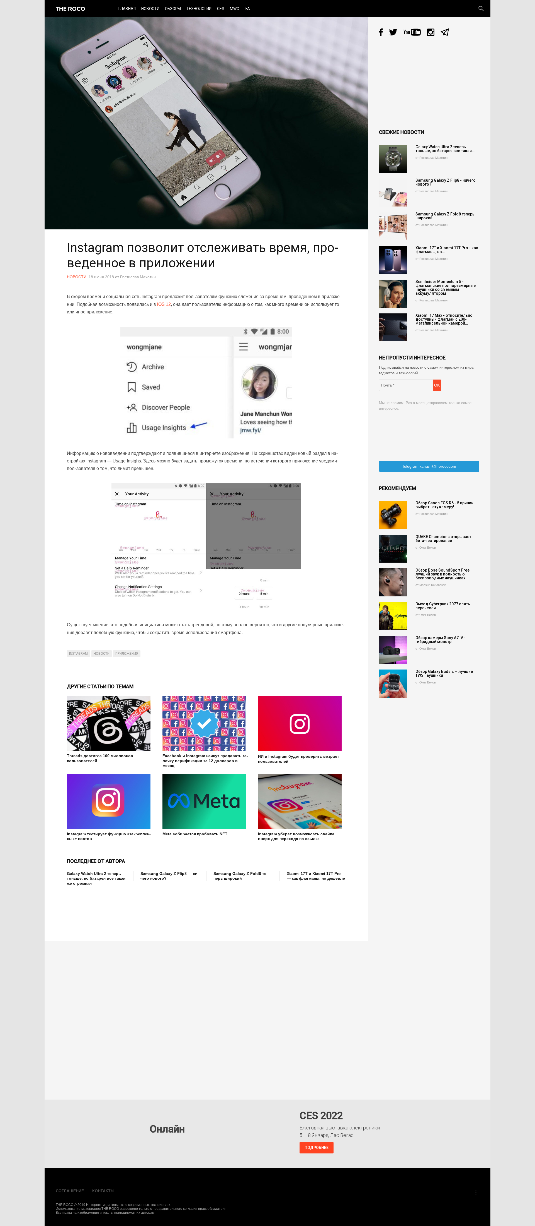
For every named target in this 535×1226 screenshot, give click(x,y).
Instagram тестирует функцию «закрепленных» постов (109, 836)
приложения (126, 654)
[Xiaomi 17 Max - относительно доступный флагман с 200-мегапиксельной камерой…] (393, 327)
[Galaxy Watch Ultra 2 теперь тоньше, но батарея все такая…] (393, 159)
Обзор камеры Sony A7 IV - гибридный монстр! (440, 639)
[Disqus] (207, 1016)
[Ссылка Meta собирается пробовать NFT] (206, 801)
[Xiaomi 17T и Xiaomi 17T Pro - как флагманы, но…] (393, 260)
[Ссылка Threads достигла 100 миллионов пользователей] (110, 723)
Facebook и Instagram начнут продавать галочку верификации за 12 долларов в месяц (205, 761)
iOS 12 (164, 304)
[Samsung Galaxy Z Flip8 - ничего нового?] (393, 192)
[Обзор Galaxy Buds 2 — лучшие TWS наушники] (393, 684)
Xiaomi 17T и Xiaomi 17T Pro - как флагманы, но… (446, 250)
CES (220, 8)
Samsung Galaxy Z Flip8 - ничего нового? (445, 182)
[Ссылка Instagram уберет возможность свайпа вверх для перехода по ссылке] (301, 801)
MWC (234, 8)
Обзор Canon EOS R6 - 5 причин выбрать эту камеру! (444, 505)
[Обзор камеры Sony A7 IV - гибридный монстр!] (393, 650)
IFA (247, 8)
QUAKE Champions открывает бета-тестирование (443, 538)
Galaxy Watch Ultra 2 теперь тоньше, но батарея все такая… (445, 149)
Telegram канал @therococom (429, 466)
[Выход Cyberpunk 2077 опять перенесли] (393, 616)
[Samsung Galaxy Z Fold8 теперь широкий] (393, 226)
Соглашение (70, 1191)
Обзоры (173, 8)
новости (102, 654)
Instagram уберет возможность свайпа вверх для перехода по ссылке (296, 836)
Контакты (103, 1191)
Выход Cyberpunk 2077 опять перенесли (442, 606)
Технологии (198, 8)
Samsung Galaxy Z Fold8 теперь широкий (240, 876)
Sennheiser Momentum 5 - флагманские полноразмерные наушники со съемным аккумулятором (445, 287)
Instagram (78, 654)
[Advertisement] (168, 909)
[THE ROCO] (70, 8)
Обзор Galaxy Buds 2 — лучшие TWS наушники (444, 673)
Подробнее (317, 1147)
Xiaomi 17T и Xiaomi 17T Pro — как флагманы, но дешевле (316, 876)
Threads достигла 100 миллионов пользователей (100, 758)
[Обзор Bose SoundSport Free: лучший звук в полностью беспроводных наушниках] (393, 582)
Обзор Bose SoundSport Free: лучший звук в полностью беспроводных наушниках (443, 574)
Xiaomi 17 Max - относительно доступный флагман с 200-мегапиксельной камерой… (444, 319)
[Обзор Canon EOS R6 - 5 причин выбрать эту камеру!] (393, 515)
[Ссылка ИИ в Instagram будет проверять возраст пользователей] (301, 723)
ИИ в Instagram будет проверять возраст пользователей (298, 759)
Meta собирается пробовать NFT (194, 834)
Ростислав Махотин (138, 277)
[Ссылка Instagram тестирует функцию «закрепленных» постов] (110, 801)
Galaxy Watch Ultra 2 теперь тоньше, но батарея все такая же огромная (96, 878)
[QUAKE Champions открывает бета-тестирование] (393, 549)
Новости (150, 8)
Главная (127, 8)
